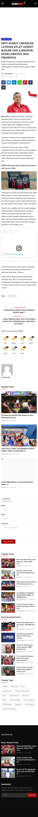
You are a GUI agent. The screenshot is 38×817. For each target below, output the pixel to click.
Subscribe (32, 795)
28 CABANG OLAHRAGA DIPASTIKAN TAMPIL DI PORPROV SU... (25, 595)
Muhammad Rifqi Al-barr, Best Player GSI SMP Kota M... (26, 625)
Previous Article (20, 307)
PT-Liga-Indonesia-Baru (22, 691)
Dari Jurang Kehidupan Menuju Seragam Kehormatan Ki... (25, 658)
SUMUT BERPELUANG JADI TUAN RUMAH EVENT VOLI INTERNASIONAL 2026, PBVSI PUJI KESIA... (19, 321)
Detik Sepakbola (29, 700)
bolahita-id (14, 686)
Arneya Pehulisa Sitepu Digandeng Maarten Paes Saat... (26, 606)
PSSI (22, 686)
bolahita (3, 420)
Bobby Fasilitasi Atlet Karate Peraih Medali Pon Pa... (26, 573)
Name (3, 505)
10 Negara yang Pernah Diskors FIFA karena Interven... (25, 636)
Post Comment (8, 541)
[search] (35, 3)
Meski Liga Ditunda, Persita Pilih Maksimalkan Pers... (26, 583)
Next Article (17, 316)
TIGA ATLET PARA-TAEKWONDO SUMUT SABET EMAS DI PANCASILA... (18, 450)
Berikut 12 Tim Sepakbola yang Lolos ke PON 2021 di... (26, 771)
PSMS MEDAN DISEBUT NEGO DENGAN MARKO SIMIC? (19, 311)
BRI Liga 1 (25, 695)
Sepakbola (18, 704)
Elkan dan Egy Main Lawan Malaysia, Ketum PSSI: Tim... (26, 562)
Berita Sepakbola (15, 700)
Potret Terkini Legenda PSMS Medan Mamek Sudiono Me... (25, 669)
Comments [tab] (6, 499)
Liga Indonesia (7, 691)
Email (3, 514)
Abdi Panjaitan (21, 599)
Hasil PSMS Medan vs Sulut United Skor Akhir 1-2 (17, 483)
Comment (4, 523)
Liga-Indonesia (14, 695)
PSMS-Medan (7, 704)
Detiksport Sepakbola (9, 709)
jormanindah (5, 377)
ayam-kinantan (29, 704)
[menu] (2, 3)
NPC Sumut (12, 296)
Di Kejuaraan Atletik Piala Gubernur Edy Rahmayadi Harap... (17, 416)
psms (4, 700)
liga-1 (4, 695)
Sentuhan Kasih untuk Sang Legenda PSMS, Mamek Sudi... (25, 647)
